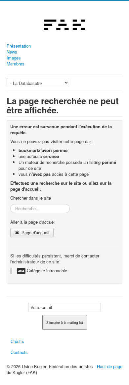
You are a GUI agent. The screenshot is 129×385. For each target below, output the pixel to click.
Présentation (19, 46)
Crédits (17, 341)
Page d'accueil (34, 232)
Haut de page (109, 366)
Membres (15, 64)
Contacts (19, 352)
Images (14, 58)
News (12, 52)
